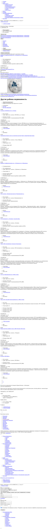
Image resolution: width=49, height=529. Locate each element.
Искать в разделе (3, 488)
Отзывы (4, 12)
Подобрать (2, 498)
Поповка (4, 426)
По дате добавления (7, 107)
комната (12, 492)
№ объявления (3, 497)
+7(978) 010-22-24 (4, 21)
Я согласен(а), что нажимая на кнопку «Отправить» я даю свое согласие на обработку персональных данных (24, 507)
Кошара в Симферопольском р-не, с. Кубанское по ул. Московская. (14, 55)
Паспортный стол (8, 471)
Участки (4, 40)
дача (18, 492)
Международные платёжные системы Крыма (14, 470)
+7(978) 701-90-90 (6, 23)
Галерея (6, 8)
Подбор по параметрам (5, 52)
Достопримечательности (10, 6)
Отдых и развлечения (9, 7)
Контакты (5, 18)
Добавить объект (6, 50)
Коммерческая (6, 46)
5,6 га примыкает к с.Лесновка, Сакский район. (10, 218)
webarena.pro (8, 433)
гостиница (28, 492)
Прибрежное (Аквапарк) (8, 420)
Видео (4, 11)
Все (1, 492)
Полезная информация (7, 13)
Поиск (4, 48)
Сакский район (6, 419)
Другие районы (6, 428)
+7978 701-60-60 (6, 321)
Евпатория (5, 416)
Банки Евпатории (8, 468)
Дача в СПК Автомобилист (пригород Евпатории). (10, 243)
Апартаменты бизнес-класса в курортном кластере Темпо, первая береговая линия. (17, 135)
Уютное (4, 421)
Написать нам (3, 34)
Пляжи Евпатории (9, 4)
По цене (4, 106)
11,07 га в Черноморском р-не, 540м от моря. (9, 274)
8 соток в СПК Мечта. (5, 356)
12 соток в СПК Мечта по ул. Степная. (8, 110)
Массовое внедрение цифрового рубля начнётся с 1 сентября (12, 73)
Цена (1, 493)
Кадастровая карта (9, 16)
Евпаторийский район (7, 512)
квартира (8, 492)
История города (8, 5)
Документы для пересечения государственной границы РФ (17, 474)
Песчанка (5, 422)
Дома (4, 41)
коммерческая (22, 492)
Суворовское (5, 427)
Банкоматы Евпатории (9, 469)
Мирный (4, 418)
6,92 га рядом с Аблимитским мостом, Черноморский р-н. (12, 193)
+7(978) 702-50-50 (6, 480)
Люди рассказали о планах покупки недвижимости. (11, 78)
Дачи (4, 43)
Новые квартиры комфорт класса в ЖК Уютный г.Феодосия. (12, 328)
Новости (7, 14)
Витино (4, 424)
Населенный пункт (4, 490)
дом (16, 492)
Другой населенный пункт (8, 102)
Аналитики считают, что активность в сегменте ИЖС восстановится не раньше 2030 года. (18, 75)
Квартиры (5, 44)
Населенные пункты (7, 49)
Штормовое (5, 425)
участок (4, 492)
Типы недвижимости (7, 436)
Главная (4, 1)
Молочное (5, 423)
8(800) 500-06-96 (6, 479)
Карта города (5, 3)
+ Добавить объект (4, 485)
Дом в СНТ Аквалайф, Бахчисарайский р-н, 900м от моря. (12, 299)
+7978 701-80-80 (6, 128)
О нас (4, 2)
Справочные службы (9, 15)
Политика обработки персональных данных (14, 17)
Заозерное (5, 417)
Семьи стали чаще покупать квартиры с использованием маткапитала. (14, 94)
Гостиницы (5, 45)
